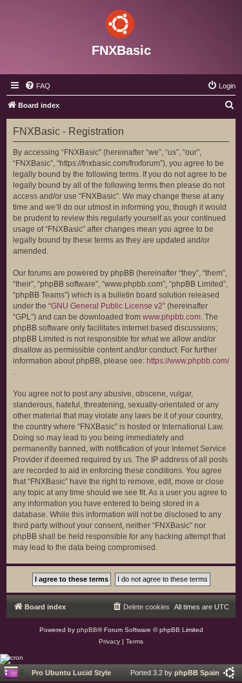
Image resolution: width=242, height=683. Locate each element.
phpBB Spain (196, 673)
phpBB (87, 629)
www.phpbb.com (172, 316)
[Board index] (121, 21)
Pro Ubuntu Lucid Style (71, 673)
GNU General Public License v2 (107, 306)
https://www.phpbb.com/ (187, 360)
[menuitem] (37, 86)
